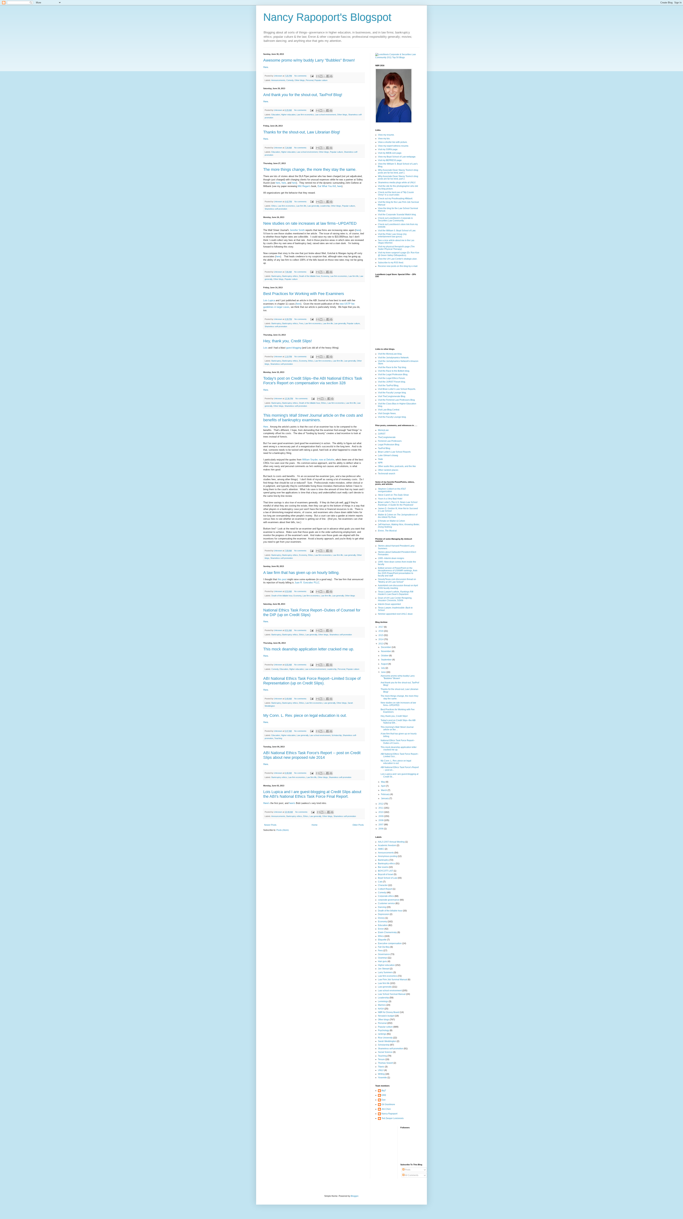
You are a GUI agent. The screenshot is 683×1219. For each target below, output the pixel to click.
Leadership (325, 206)
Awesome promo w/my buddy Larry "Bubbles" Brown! (309, 60)
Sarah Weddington (387, 1041)
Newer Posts (270, 825)
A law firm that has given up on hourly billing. (301, 572)
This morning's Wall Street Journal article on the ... (397, 728)
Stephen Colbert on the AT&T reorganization (392, 490)
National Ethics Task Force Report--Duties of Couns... (398, 741)
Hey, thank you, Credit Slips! (394, 716)
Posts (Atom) (282, 830)
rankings (382, 1034)
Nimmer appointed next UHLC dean (395, 614)
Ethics (274, 206)
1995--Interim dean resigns (391, 558)
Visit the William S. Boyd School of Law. (397, 230)
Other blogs (300, 80)
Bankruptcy (276, 276)
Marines (382, 1005)
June (383, 672)
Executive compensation (390, 943)
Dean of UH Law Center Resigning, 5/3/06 (395, 599)
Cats (380, 881)
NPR (380, 462)
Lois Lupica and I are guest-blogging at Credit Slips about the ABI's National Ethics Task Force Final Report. (312, 794)
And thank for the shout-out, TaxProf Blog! (302, 95)
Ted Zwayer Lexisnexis (393, 1118)
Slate (380, 459)
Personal (309, 80)
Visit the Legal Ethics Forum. (391, 378)
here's (292, 803)
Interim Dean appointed (389, 604)
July (383, 668)
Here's (266, 803)
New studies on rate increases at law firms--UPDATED (310, 223)
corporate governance (388, 900)
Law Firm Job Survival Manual (392, 979)
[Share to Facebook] (328, 76)
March (384, 790)
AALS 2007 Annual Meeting (391, 842)
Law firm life (301, 206)
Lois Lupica (269, 300)
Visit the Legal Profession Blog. (393, 374)
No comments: (301, 76)
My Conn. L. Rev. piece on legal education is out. (305, 715)
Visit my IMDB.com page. (390, 153)
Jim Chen (386, 1109)
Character (383, 885)
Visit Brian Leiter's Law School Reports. (397, 389)
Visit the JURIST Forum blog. (392, 382)
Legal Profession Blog (388, 444)
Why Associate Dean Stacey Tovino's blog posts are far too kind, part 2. (398, 177)
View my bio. (384, 138)
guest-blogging (293, 347)
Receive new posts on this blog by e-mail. (398, 266)
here (278, 182)
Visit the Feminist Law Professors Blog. (396, 400)
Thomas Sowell (385, 1063)
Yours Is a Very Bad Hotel (390, 498)
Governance (384, 954)
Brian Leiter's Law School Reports (394, 452)
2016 (381, 631)
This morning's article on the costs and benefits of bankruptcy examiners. (313, 417)
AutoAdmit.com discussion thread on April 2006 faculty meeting (398, 586)
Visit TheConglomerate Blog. (392, 396)
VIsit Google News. (387, 413)
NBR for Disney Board (388, 1012)
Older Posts (358, 825)
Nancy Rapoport (389, 1113)
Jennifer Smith (297, 230)
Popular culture (320, 80)
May (383, 782)
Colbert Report (385, 889)
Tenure (381, 1059)
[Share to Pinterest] (331, 76)
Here (265, 67)
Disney (381, 918)
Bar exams (383, 867)
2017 (381, 627)
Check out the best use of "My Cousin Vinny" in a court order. (396, 193)
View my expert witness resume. (393, 146)
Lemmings (383, 1001)
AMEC (381, 849)
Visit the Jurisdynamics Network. (393, 357)
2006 (381, 828)
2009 (381, 816)
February (385, 794)
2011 (381, 808)
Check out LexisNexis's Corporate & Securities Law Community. (395, 219)
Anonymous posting (387, 856)
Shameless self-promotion (276, 209)
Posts (407, 1169)
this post (282, 579)
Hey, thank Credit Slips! (287, 341)
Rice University (385, 1037)
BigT (384, 1090)
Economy (325, 276)
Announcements (278, 80)
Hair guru (382, 961)
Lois (265, 347)
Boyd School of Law (387, 878)
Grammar (382, 958)
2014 (381, 639)
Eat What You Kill (327, 186)
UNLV (381, 1070)
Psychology (383, 1030)
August (384, 664)
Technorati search (386, 473)
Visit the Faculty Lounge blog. (392, 392)
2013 (381, 643)
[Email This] (317, 76)
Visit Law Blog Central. (389, 409)
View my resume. (386, 135)
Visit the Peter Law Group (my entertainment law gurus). (392, 235)
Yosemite (382, 1077)
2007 (381, 824)
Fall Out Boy (384, 947)
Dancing (382, 907)
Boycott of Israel (385, 874)
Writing (381, 1074)
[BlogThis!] (321, 76)
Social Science (385, 1052)
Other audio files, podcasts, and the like (397, 466)
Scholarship (337, 735)
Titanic (381, 1066)
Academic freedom (387, 845)
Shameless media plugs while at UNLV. (397, 182)
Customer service (386, 903)
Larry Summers (385, 972)
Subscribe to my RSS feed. (391, 262)
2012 (381, 804)
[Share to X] (324, 76)
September (386, 659)
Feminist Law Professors (390, 441)
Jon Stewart (383, 968)
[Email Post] (311, 76)
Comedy (289, 80)
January (385, 798)
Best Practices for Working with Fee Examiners (303, 293)
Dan (384, 1100)
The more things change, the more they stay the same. (309, 169)
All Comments (411, 1175)
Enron (381, 929)
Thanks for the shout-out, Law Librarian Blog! (301, 132)
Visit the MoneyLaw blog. (390, 354)
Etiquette (382, 939)
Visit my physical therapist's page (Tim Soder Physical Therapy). (396, 247)
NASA (381, 1008)
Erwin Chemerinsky (387, 932)
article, (395, 592)
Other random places (388, 470)
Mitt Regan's (304, 186)
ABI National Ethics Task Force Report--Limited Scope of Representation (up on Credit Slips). (312, 680)
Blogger (354, 1196)
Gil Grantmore (388, 1104)
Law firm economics (305, 115)
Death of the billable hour (309, 276)
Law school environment (325, 115)
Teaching (278, 738)
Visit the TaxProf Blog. (388, 385)
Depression (383, 914)
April (383, 786)
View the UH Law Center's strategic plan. (397, 259)
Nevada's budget (386, 1016)
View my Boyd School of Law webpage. (397, 156)
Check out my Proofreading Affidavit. (395, 198)
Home (314, 825)
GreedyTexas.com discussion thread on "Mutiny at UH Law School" (397, 580)
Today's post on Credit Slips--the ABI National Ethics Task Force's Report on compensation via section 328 (312, 380)
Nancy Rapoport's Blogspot (327, 17)
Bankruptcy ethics (290, 276)
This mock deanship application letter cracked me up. (308, 649)
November (386, 651)
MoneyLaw (383, 430)
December (386, 647)
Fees (301, 323)
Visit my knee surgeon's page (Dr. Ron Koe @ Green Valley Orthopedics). (398, 253)
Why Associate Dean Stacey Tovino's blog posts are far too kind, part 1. (398, 171)
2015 (381, 635)
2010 (381, 812)
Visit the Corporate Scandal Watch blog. (397, 214)
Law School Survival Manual (392, 994)
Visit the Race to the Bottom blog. (394, 371)
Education (275, 115)
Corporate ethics (386, 896)
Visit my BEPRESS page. (390, 160)
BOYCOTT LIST (385, 871)
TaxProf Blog (384, 448)
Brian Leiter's (397, 503)
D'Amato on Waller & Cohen (391, 521)
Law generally (313, 206)
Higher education (288, 115)
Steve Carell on (393, 495)
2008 (381, 820)
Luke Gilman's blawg (388, 455)
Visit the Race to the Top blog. (392, 367)
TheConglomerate (387, 437)
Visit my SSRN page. (388, 149)
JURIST (381, 433)
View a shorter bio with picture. (392, 142)
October (385, 655)
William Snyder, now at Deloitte (318, 459)
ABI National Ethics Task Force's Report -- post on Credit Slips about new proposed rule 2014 (312, 755)
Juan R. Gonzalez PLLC (307, 582)
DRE (384, 1095)
